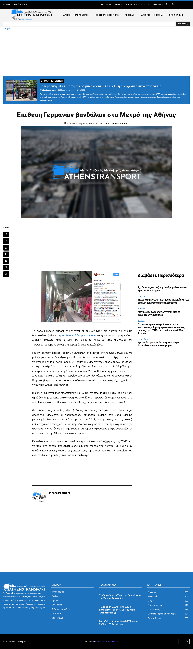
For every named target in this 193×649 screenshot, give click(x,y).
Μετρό (6, 28)
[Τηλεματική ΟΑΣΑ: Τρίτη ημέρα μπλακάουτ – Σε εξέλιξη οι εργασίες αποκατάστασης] (21, 90)
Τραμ (140, 284)
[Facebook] (166, 4)
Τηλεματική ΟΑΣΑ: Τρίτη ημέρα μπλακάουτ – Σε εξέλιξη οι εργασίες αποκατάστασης (100, 86)
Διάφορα (141, 296)
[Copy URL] (6, 274)
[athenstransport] (39, 497)
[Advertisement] (96, 53)
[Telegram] (6, 261)
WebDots (99, 641)
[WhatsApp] (6, 248)
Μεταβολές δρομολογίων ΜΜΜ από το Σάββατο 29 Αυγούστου (159, 313)
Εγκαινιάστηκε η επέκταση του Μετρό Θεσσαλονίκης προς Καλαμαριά (158, 344)
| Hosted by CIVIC (112, 641)
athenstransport (118, 123)
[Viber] (6, 267)
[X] (172, 4)
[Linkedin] (6, 254)
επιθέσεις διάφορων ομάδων (79, 335)
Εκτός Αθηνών (144, 339)
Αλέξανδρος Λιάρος (48, 90)
